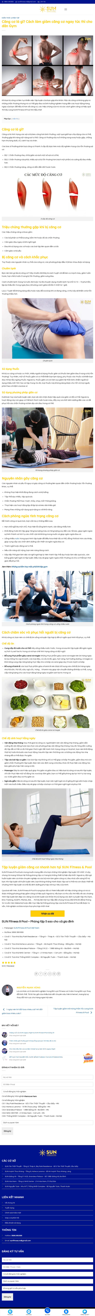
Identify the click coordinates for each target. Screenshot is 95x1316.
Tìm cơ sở (10, 1314)
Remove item (31, 1096)
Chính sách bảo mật (13, 1213)
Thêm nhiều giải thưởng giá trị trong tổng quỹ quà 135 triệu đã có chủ (32, 1041)
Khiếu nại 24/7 (85, 1314)
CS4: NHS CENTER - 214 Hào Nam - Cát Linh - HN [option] (23, 1113)
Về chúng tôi (10, 1203)
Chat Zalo (29, 1314)
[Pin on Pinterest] (54, 974)
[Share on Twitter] (45, 974)
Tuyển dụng (9, 1208)
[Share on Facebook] (41, 974)
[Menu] (65, 9)
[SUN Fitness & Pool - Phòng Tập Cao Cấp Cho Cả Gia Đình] (47, 9)
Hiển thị (15, 119)
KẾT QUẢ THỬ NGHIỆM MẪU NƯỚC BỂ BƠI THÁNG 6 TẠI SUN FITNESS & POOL (36, 1057)
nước (17, 538)
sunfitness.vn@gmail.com (27, 2)
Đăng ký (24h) (66, 1314)
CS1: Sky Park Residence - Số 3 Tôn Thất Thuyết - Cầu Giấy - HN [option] (30, 1103)
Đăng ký (7, 1131)
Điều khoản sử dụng (13, 1223)
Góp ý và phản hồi (12, 1218)
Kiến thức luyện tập (10, 18)
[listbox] (47, 1103)
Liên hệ (42, 2)
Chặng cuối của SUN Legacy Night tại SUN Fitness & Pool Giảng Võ (31, 1033)
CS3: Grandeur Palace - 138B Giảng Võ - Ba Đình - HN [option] (25, 1110)
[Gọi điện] (47, 1310)
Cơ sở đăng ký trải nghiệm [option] (13, 1100)
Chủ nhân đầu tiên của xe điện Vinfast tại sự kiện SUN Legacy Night (32, 1049)
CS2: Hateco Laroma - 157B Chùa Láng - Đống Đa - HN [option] (26, 1107)
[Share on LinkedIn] (59, 974)
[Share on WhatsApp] (36, 974)
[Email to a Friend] (50, 974)
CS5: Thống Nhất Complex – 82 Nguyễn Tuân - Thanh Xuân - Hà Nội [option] (32, 1116)
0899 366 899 (9, 2)
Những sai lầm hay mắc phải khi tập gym (29, 567)
